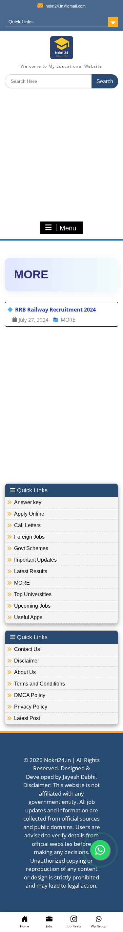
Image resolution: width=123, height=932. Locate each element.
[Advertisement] (61, 155)
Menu (68, 228)
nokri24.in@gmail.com (66, 6)
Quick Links (20, 21)
